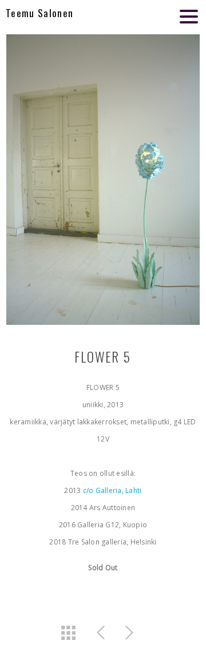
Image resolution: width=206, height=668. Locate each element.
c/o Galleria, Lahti (111, 490)
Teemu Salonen (39, 13)
